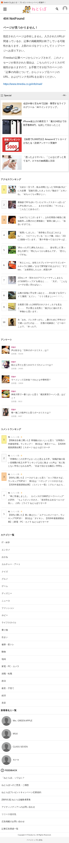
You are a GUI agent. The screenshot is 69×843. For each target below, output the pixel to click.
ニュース (6, 601)
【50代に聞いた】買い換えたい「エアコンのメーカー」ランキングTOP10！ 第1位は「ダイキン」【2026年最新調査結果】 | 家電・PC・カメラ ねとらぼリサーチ (36, 518)
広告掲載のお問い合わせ (13, 821)
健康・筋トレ (8, 644)
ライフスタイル (9, 622)
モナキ (16, 760)
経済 (4, 695)
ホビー (5, 615)
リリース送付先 (9, 814)
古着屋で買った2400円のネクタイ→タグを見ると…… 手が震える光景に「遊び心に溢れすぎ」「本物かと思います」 (41, 308)
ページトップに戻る (35, 840)
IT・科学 (6, 542)
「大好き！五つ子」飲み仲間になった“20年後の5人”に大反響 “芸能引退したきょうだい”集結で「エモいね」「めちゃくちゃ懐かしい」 (42, 190)
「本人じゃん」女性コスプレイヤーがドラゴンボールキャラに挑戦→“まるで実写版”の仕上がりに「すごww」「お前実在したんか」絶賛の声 (42, 266)
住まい (5, 637)
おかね (5, 557)
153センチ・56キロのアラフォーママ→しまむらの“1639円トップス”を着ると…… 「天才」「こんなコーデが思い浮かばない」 (42, 281)
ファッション (8, 608)
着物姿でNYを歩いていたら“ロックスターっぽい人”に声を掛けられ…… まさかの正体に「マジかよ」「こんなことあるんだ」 (42, 205)
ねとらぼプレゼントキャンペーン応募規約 (21, 792)
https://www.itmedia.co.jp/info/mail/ (22, 84)
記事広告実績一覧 (10, 829)
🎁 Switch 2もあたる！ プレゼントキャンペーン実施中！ (23, 2)
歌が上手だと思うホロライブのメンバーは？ (32, 365)
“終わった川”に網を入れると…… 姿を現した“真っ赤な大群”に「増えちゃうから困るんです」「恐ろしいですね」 (42, 251)
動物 (4, 651)
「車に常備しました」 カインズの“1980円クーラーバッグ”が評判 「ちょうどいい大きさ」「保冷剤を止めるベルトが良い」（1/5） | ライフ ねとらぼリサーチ (36, 499)
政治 (4, 681)
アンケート (6, 339)
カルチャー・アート (11, 564)
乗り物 (5, 630)
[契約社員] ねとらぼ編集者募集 (16, 799)
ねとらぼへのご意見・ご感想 (15, 785)
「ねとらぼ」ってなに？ (13, 778)
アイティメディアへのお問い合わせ (18, 807)
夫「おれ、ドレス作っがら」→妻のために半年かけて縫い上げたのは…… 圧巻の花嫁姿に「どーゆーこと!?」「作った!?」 (42, 323)
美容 (4, 703)
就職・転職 (7, 673)
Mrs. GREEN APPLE (22, 720)
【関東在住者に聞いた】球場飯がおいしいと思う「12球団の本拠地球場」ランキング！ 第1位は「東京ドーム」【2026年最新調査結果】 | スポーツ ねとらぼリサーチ (37, 443)
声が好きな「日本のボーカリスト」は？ (30, 350)
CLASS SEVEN (20, 747)
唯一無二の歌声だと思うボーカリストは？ (31, 413)
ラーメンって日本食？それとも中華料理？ (31, 380)
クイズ (5, 571)
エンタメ (6, 550)
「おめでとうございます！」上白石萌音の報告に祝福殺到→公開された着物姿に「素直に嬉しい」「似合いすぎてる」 (42, 221)
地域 (4, 659)
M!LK (15, 733)
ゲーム (5, 586)
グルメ (5, 579)
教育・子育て (8, 688)
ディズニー (7, 593)
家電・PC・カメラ (10, 666)
